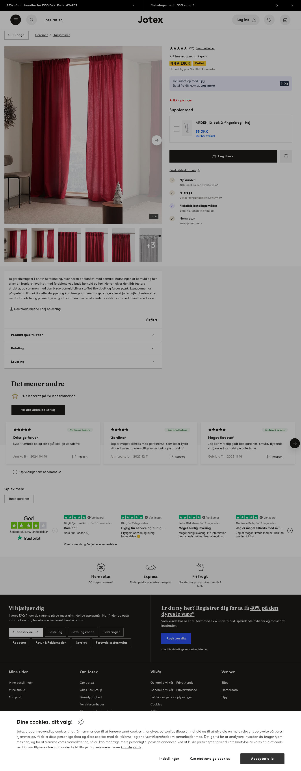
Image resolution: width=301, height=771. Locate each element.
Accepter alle (262, 758)
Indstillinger (169, 758)
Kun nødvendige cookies (210, 758)
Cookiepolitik (131, 747)
